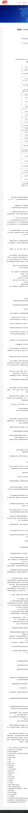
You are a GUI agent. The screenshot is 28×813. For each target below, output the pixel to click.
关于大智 (24, 2)
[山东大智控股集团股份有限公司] (5, 2)
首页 (19, 2)
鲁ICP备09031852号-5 (3, 811)
